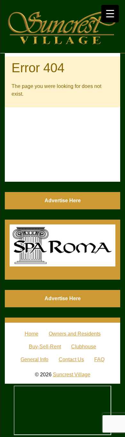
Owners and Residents (75, 333)
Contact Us (71, 359)
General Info (34, 359)
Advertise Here (63, 200)
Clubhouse (83, 346)
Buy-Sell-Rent (45, 346)
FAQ (99, 359)
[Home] (62, 26)
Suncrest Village (71, 374)
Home (31, 333)
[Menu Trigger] (110, 13)
